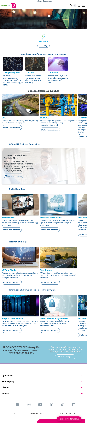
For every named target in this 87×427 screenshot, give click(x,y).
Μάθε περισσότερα (13, 176)
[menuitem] (17, 404)
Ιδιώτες (39, 1)
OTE (13, 414)
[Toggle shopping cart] (79, 5)
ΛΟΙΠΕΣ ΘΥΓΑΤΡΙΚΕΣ (36, 414)
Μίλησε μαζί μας (65, 357)
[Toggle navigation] (83, 5)
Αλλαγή (43, 46)
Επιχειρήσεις (47, 1)
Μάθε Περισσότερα (11, 127)
